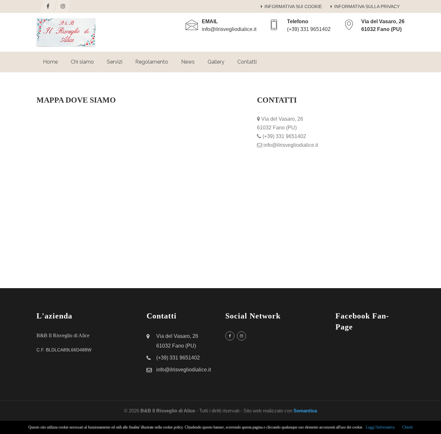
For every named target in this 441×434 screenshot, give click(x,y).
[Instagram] (63, 6)
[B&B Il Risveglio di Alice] (66, 32)
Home (50, 62)
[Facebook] (48, 6)
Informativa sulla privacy (367, 6)
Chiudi (407, 427)
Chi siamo (82, 62)
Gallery (216, 62)
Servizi (114, 62)
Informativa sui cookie (293, 6)
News (188, 62)
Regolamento (151, 62)
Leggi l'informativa (380, 427)
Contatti (247, 62)
